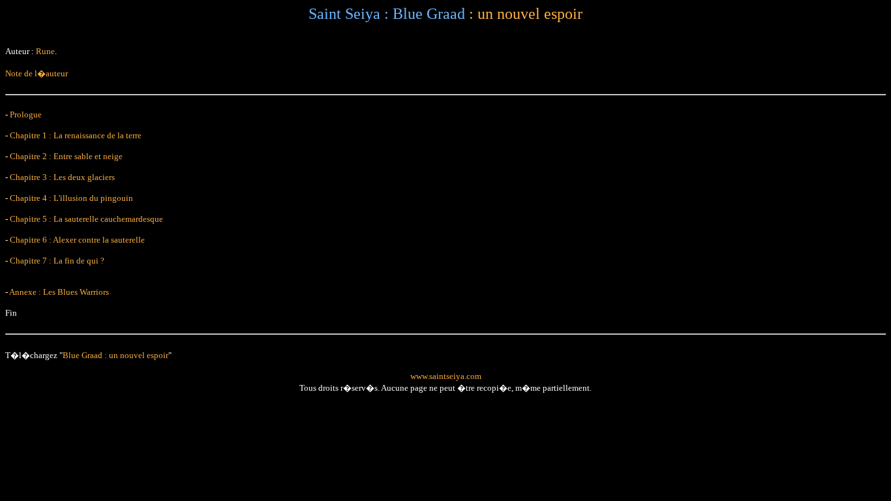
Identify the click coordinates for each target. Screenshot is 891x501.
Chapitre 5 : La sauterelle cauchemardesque (86, 219)
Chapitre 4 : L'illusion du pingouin (71, 198)
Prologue (26, 114)
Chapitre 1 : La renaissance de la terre (76, 135)
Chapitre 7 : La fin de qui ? (57, 261)
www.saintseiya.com (445, 376)
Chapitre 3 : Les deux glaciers (62, 177)
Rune (45, 51)
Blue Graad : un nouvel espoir (115, 355)
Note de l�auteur (36, 73)
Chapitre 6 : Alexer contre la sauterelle (77, 240)
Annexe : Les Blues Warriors (59, 292)
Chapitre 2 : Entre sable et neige (66, 156)
